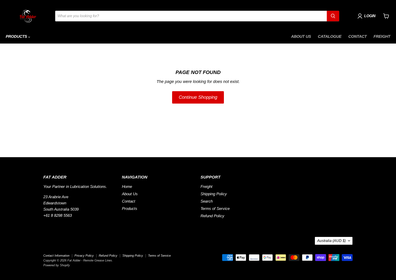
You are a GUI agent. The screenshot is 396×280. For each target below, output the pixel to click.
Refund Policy (212, 216)
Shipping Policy (214, 194)
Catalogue (329, 36)
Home (127, 186)
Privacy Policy (84, 255)
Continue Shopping (198, 97)
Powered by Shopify (56, 265)
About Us (301, 36)
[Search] (333, 16)
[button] (368, 16)
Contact (357, 36)
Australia (331, 241)
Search (207, 201)
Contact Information (56, 255)
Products (17, 36)
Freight (382, 36)
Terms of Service (215, 208)
